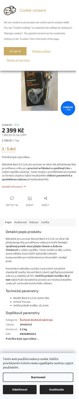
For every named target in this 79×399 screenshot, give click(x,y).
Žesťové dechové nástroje (36, 320)
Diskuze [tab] (33, 222)
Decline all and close (18, 60)
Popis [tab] (8, 222)
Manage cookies (41, 51)
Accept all (15, 51)
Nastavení (38, 377)
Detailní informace (12, 187)
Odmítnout (19, 389)
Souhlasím (56, 389)
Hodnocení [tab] (20, 222)
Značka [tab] (45, 222)
